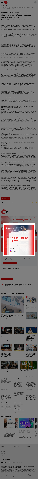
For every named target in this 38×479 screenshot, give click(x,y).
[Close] (34, 224)
